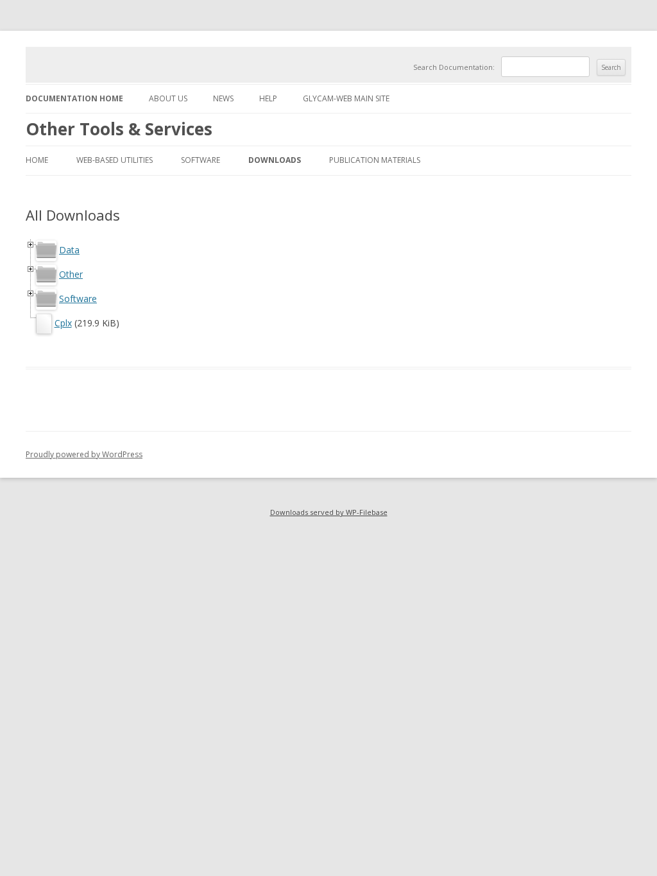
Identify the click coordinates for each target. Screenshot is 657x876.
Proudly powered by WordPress (84, 454)
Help (268, 98)
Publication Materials (374, 160)
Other (71, 274)
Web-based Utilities (114, 160)
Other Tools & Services (119, 128)
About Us (168, 98)
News (223, 98)
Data (69, 250)
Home (37, 160)
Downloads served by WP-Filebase (329, 512)
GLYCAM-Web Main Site (346, 98)
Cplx (63, 323)
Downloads (274, 160)
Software (200, 160)
